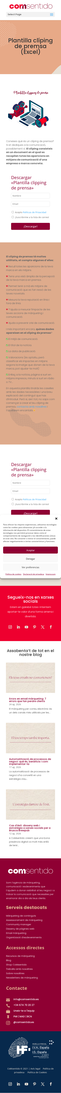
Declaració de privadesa (33, 574)
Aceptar (30, 550)
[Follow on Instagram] (10, 627)
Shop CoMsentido (16, 964)
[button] (56, 518)
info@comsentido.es (26, 999)
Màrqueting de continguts (21, 915)
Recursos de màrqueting (20, 956)
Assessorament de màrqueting (24, 920)
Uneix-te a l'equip (23, 1010)
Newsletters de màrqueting (22, 977)
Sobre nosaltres (15, 973)
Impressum (51, 574)
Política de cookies (13, 574)
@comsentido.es (23, 1022)
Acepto (30, 212)
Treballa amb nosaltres (19, 969)
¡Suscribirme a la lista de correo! (32, 217)
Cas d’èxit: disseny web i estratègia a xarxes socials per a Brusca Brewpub (30, 828)
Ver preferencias (30, 567)
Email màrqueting (16, 933)
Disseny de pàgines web (20, 928)
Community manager (18, 924)
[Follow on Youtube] (26, 627)
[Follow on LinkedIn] (18, 627)
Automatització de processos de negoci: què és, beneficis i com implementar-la (30, 761)
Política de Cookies (37, 1072)
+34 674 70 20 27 (23, 1005)
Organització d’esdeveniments (24, 937)
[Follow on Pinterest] (34, 627)
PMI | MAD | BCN (22, 1016)
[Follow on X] (42, 627)
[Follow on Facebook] (50, 627)
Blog (8, 960)
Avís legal (35, 1068)
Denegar (30, 558)
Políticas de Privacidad (34, 212)
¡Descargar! (31, 226)
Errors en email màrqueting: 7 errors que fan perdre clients (27, 700)
